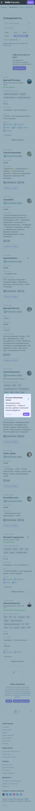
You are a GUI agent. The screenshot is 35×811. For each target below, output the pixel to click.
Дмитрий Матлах (11, 308)
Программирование (10, 234)
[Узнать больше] (17, 61)
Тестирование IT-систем (16, 350)
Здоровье (6, 171)
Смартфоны (26, 429)
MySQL (17, 471)
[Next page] (31, 712)
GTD (5, 279)
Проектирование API (10, 220)
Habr (5, 350)
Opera (15, 348)
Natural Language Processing (15, 215)
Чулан (27, 284)
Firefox (18, 341)
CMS (22, 338)
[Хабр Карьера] (12, 2)
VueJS (7, 330)
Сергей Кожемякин (12, 153)
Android (6, 427)
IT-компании (7, 287)
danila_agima (9, 453)
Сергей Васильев (11, 372)
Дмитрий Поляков (12, 80)
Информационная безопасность (15, 218)
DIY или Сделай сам (10, 432)
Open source (22, 348)
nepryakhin (8, 200)
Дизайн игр (9, 169)
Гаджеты (13, 427)
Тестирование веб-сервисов (13, 229)
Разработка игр (21, 169)
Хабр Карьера (11, 182)
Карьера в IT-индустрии (14, 227)
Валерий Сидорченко (13, 537)
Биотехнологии (17, 284)
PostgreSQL (27, 225)
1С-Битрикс (9, 469)
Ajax (4, 338)
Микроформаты (13, 338)
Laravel (23, 471)
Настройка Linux (11, 274)
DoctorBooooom (10, 498)
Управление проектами (11, 176)
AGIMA (5, 163)
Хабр (22, 182)
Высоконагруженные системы (14, 336)
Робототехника (15, 429)
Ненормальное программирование (16, 343)
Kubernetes (19, 222)
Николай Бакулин (11, 603)
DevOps (27, 227)
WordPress (26, 341)
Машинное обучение (10, 232)
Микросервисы (8, 516)
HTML (24, 469)
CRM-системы (8, 471)
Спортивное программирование (15, 346)
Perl (27, 336)
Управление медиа (10, 282)
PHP (17, 469)
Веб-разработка (9, 422)
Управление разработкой (21, 173)
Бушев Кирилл (10, 258)
